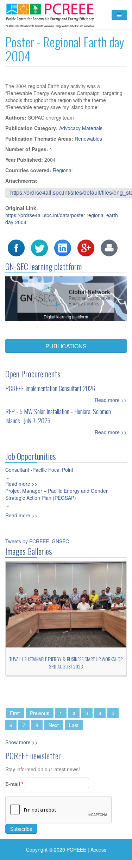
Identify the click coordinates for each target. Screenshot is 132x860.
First (15, 713)
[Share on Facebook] (16, 247)
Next (54, 724)
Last (73, 724)
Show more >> (21, 742)
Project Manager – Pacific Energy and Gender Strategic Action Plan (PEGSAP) (56, 494)
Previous (39, 713)
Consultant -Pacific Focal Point (39, 469)
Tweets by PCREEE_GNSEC (37, 541)
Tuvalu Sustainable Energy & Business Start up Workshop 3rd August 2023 (66, 662)
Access (98, 849)
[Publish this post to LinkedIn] (62, 247)
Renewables (88, 138)
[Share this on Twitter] (39, 247)
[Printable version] (109, 247)
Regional (63, 170)
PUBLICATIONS (66, 346)
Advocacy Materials (80, 128)
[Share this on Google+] (85, 247)
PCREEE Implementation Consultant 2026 (50, 388)
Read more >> (111, 399)
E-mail (14, 783)
